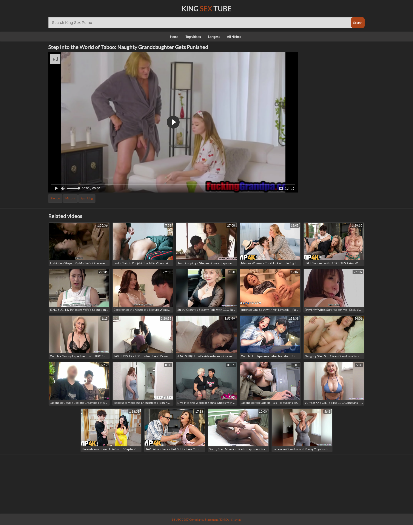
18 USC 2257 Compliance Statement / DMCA (200, 519)
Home (174, 37)
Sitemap (236, 519)
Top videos (193, 37)
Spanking (87, 198)
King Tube (206, 8)
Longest (214, 37)
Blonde (55, 198)
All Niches (234, 37)
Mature (70, 198)
